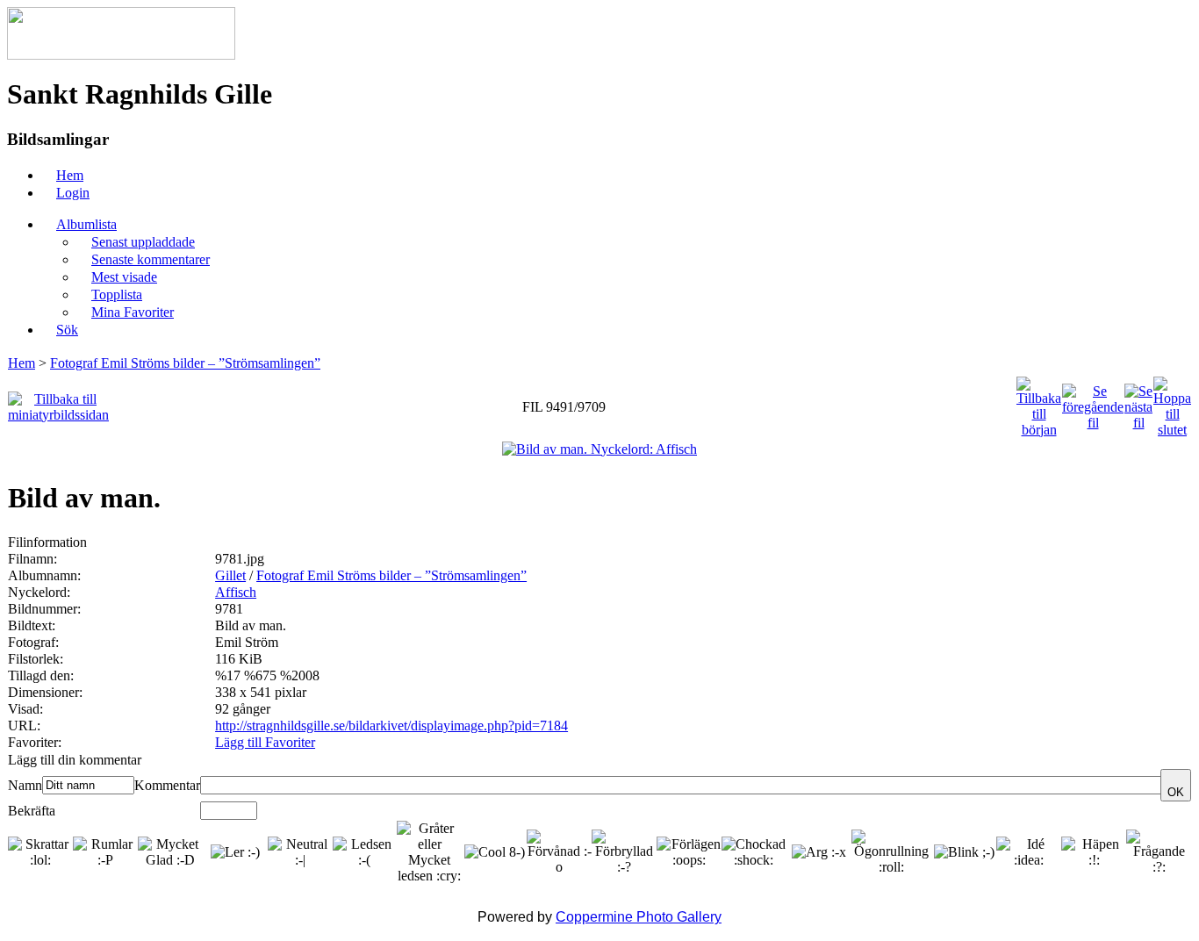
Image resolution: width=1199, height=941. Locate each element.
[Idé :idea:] (1028, 852)
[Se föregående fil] (1093, 402)
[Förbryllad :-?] (624, 852)
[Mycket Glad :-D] (170, 852)
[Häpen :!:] (1093, 852)
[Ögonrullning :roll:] (891, 852)
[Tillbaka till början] (1038, 402)
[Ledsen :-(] (365, 852)
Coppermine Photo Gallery (639, 916)
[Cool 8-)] (494, 852)
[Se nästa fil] (1138, 402)
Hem (21, 363)
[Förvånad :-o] (559, 852)
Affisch (235, 592)
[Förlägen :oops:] (689, 852)
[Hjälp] (150, 759)
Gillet (230, 575)
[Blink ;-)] (964, 852)
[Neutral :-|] (300, 852)
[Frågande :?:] (1158, 852)
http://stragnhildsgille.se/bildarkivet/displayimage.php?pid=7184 (391, 725)
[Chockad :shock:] (754, 852)
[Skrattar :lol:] (40, 852)
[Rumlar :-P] (105, 852)
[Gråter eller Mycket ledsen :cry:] (429, 852)
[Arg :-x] (819, 852)
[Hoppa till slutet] (1172, 402)
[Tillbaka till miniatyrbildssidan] (58, 402)
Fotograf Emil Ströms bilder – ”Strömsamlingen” (185, 363)
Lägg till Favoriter (265, 742)
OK (1175, 792)
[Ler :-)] (235, 852)
